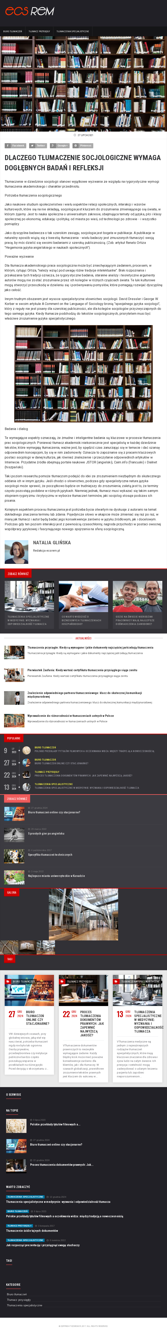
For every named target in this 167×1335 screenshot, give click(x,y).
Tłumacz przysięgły (39, 31)
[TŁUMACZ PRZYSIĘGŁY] (83, 976)
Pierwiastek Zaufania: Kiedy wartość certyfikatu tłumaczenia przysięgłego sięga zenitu (82, 670)
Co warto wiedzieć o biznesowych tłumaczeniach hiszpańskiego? (81, 620)
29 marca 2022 (38, 829)
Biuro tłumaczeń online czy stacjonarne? (61, 763)
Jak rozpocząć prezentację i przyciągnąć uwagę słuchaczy (43, 1245)
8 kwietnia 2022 (57, 1240)
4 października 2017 (41, 850)
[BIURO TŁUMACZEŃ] (29, 976)
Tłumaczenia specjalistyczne (73, 31)
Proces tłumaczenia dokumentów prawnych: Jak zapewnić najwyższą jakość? (84, 775)
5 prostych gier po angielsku (46, 833)
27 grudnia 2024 (39, 808)
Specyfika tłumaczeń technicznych (50, 854)
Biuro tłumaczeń (12, 31)
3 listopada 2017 (46, 1226)
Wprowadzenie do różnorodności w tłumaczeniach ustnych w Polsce (70, 715)
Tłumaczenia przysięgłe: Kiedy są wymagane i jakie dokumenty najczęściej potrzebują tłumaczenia (90, 647)
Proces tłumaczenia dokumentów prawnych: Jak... (62, 1164)
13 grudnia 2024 (58, 1197)
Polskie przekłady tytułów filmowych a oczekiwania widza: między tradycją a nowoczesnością (94, 751)
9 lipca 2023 (39, 1120)
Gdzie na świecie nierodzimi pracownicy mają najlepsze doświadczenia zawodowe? (135, 620)
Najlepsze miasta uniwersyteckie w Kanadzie (56, 876)
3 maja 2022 (37, 871)
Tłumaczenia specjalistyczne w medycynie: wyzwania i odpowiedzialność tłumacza (28, 620)
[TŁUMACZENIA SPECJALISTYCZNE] (137, 976)
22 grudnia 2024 (41, 1160)
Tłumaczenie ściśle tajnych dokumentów (32, 1230)
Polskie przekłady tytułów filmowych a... (55, 1124)
